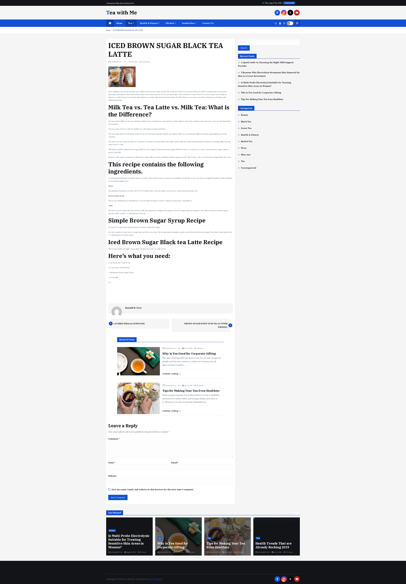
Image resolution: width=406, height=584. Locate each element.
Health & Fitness (149, 23)
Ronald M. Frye (116, 62)
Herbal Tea (246, 141)
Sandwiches (188, 23)
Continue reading (170, 373)
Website (112, 476)
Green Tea (246, 128)
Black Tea (246, 121)
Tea (130, 23)
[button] (295, 513)
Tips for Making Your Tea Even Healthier (262, 99)
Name (112, 462)
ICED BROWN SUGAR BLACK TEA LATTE (128, 30)
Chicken (170, 23)
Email (175, 462)
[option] (129, 536)
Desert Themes (155, 579)
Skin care (246, 154)
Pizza (243, 148)
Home (119, 23)
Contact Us (208, 23)
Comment (114, 438)
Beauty (244, 115)
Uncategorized (248, 167)
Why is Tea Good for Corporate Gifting (261, 92)
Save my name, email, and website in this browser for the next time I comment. (153, 489)
